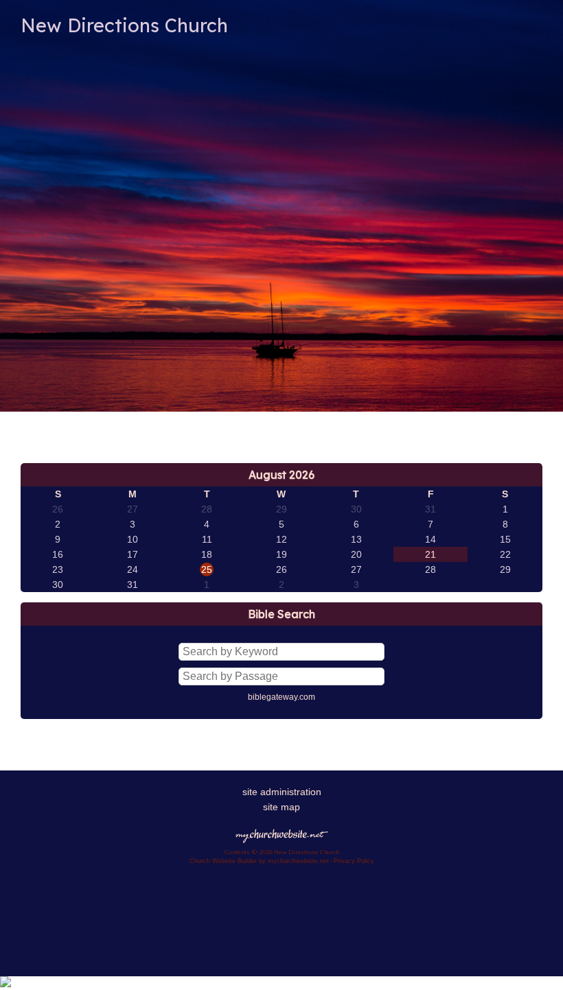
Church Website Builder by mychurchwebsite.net (259, 861)
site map (281, 806)
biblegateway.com (281, 697)
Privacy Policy (354, 861)
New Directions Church (124, 25)
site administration (281, 791)
